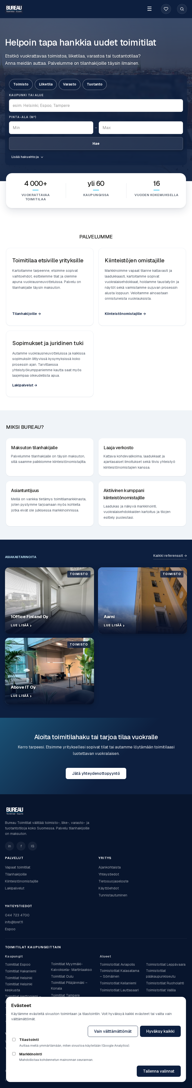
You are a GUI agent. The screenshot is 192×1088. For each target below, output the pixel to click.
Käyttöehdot (108, 888)
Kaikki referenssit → (170, 555)
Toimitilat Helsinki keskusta (18, 987)
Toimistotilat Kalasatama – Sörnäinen (119, 973)
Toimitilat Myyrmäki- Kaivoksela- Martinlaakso (71, 967)
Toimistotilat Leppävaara (166, 964)
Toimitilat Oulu (62, 976)
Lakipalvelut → (24, 385)
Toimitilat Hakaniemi (20, 971)
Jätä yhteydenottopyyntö (96, 773)
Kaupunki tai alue (26, 95)
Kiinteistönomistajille (21, 881)
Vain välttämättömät (113, 1031)
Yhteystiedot (108, 874)
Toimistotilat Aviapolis (117, 964)
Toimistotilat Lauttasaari (119, 990)
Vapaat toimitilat (17, 867)
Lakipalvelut (14, 888)
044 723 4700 (17, 915)
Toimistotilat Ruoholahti (165, 983)
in (9, 846)
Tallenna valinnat (158, 1071)
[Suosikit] (166, 9)
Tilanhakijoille (16, 874)
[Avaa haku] (182, 9)
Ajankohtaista (109, 867)
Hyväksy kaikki (160, 1031)
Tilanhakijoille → (26, 313)
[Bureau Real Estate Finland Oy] (96, 811)
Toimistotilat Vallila (161, 990)
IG (32, 846)
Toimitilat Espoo (17, 964)
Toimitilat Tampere (65, 995)
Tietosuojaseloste (113, 881)
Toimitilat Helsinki (18, 978)
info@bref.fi (14, 922)
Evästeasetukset (63, 1031)
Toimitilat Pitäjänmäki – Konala (69, 985)
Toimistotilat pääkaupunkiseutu (161, 973)
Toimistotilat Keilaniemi (118, 983)
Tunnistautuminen (112, 895)
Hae (96, 143)
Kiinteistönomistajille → (125, 313)
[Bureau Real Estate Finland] (14, 9)
